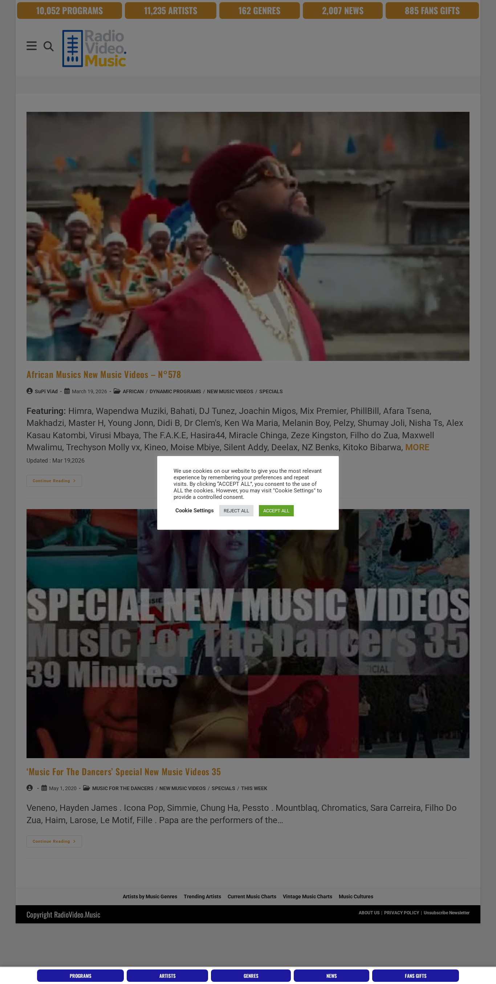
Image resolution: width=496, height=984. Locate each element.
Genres (251, 975)
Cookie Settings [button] (194, 510)
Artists (167, 975)
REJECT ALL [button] (236, 510)
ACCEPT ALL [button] (276, 510)
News (331, 975)
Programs (81, 975)
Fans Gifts (416, 975)
